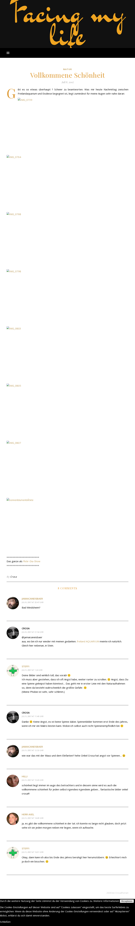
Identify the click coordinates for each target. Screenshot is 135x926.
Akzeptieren (127, 901)
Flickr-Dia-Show (31, 561)
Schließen (5, 921)
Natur (67, 69)
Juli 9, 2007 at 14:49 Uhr (32, 818)
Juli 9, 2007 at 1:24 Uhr (32, 670)
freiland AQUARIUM (88, 641)
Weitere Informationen (106, 901)
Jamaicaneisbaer (32, 598)
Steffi (25, 666)
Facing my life (67, 23)
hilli (24, 776)
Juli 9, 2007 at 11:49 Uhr (32, 716)
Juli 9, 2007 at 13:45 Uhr (32, 780)
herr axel (28, 814)
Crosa (13, 576)
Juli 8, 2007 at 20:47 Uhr (32, 602)
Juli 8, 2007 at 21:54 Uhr (32, 632)
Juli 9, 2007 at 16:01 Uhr (32, 852)
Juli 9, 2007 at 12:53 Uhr (32, 750)
